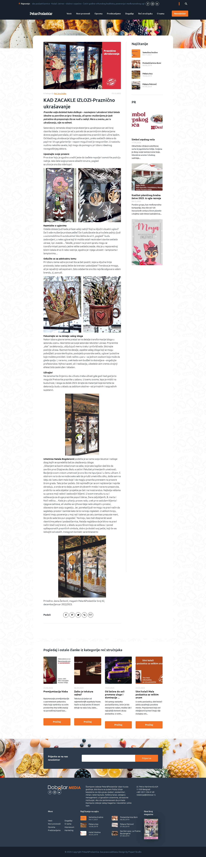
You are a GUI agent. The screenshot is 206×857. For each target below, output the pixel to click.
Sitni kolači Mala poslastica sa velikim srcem (147, 694)
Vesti (69, 13)
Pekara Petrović (150, 84)
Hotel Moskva (95, 832)
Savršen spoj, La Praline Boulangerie (130, 832)
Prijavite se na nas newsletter (58, 758)
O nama (160, 13)
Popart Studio (134, 852)
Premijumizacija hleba (55, 691)
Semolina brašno (150, 52)
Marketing (69, 830)
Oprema (98, 13)
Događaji (129, 13)
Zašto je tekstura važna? (83, 693)
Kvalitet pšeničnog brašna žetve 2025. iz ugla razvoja (146, 197)
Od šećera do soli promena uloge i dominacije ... (114, 694)
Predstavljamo (114, 13)
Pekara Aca (147, 73)
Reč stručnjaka (145, 13)
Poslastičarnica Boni (152, 63)
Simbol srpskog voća (143, 139)
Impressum (69, 827)
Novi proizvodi (83, 13)
